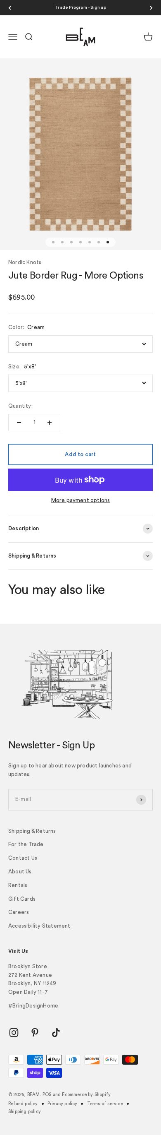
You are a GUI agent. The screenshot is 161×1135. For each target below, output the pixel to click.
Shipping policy (24, 1111)
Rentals (17, 885)
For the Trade (26, 844)
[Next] (151, 7)
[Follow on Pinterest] (34, 1032)
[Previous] (9, 7)
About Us (20, 871)
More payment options (80, 500)
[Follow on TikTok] (56, 1032)
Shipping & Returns (32, 831)
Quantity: (20, 406)
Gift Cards (22, 899)
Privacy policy (62, 1103)
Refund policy (23, 1103)
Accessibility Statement (39, 925)
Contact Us (22, 858)
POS (47, 1094)
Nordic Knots (24, 262)
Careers (18, 912)
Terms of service (105, 1103)
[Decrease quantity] (19, 422)
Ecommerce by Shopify (86, 1094)
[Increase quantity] (49, 422)
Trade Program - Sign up (80, 7)
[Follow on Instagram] (13, 1032)
